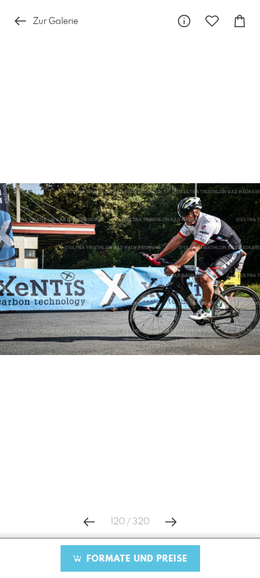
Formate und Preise (135, 559)
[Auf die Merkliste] (212, 21)
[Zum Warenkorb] (239, 21)
